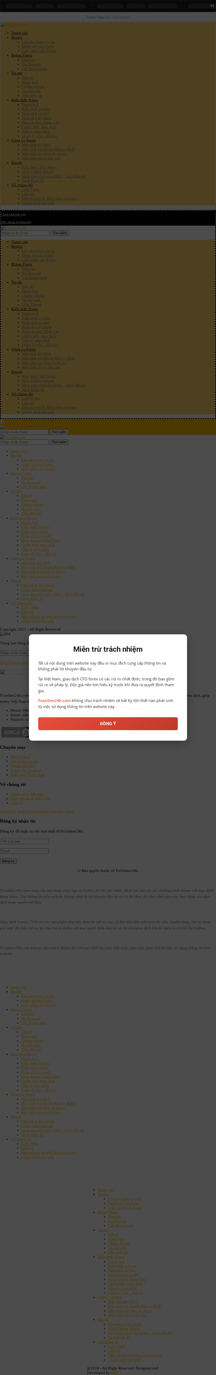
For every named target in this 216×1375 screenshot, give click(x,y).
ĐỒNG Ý (108, 723)
